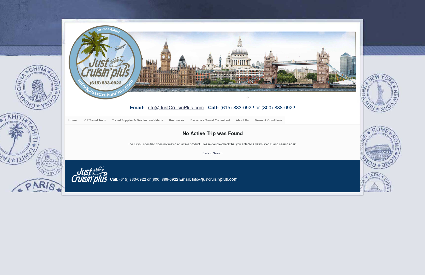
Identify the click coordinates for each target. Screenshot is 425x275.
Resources (176, 120)
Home (72, 120)
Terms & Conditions (268, 120)
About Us (242, 120)
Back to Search (212, 153)
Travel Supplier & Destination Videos (137, 120)
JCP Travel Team (94, 120)
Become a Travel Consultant (210, 120)
